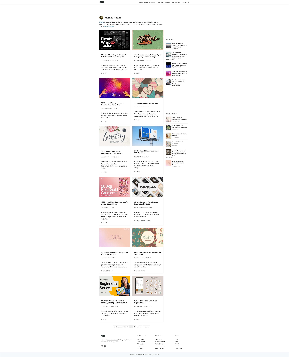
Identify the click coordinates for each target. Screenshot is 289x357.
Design (146, 2)
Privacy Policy (178, 348)
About (176, 339)
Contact (177, 343)
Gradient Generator (160, 341)
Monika (101, 22)
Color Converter (141, 341)
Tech (172, 2)
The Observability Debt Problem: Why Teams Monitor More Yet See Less (179, 45)
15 (141, 327)
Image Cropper (140, 346)
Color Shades (140, 339)
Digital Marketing (145, 220)
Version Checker (159, 343)
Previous (117, 327)
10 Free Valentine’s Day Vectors (146, 103)
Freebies (140, 2)
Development (152, 2)
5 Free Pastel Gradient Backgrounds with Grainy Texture (178, 162)
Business (167, 2)
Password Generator (160, 346)
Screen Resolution (159, 348)
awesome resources (112, 340)
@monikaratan (109, 26)
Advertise (177, 346)
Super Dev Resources (144, 354)
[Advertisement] (144, 9)
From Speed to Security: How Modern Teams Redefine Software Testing (179, 81)
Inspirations (178, 2)
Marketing (160, 2)
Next (146, 327)
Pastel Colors (140, 348)
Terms (176, 341)
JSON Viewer (158, 339)
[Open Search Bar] (188, 2)
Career (184, 2)
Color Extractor (140, 343)
